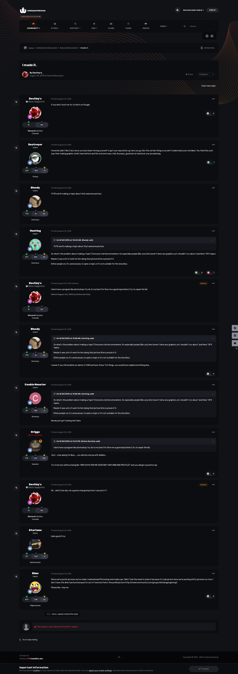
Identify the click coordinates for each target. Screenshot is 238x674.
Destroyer (35, 144)
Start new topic (209, 86)
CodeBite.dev (36, 659)
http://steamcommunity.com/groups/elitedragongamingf (151, 582)
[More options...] (213, 99)
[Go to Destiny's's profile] (25, 74)
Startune (35, 530)
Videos (145, 28)
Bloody (35, 187)
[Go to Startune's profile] (35, 544)
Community (33, 28)
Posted (61, 99)
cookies (36, 670)
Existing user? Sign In (193, 10)
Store (54, 28)
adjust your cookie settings (100, 670)
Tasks (128, 28)
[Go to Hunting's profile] (35, 244)
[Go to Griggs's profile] (35, 446)
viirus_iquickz (58, 614)
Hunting (35, 230)
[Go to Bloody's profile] (35, 201)
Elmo (35, 573)
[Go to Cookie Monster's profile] (35, 398)
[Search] (184, 26)
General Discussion (55, 76)
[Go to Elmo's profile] (35, 587)
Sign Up (212, 10)
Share (190, 74)
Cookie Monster (35, 384)
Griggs (35, 431)
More (163, 26)
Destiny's (37, 73)
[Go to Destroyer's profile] (35, 158)
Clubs (111, 28)
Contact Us (24, 656)
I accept (205, 669)
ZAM (93, 28)
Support (74, 28)
